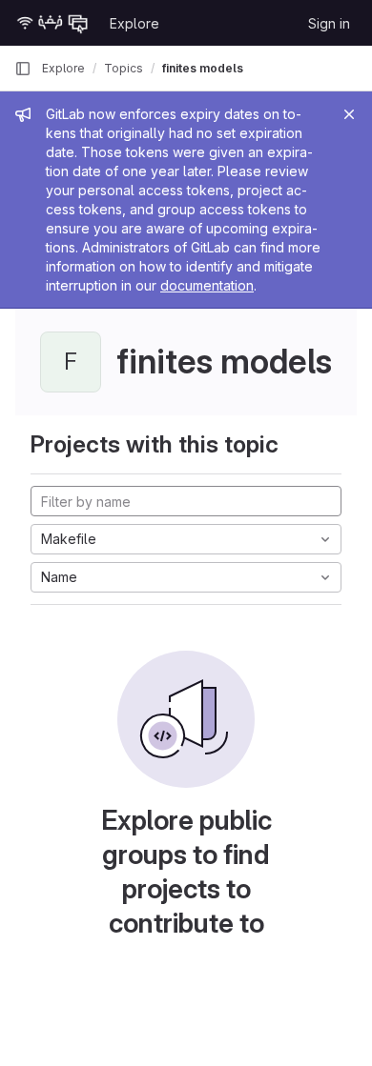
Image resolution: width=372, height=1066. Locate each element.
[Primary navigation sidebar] (23, 68)
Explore (134, 23)
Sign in (329, 23)
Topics (123, 68)
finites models (202, 68)
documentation (207, 285)
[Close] (349, 114)
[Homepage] (52, 23)
